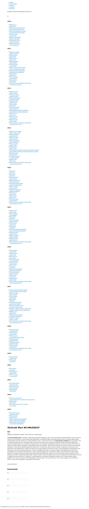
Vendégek (12, 7)
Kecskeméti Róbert (14, 99)
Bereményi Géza (13, 388)
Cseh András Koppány (15, 304)
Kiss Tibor (11, 172)
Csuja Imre (12, 267)
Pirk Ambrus (12, 194)
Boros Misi (12, 218)
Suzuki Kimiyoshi (13, 273)
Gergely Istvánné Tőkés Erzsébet (17, 291)
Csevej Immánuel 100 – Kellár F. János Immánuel (22, 399)
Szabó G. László (13, 319)
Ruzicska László (13, 139)
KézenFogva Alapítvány (15, 270)
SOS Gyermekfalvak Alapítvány (17, 230)
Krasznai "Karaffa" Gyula (15, 307)
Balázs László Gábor (14, 38)
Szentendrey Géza (14, 42)
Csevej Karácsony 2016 (15, 283)
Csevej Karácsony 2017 (15, 322)
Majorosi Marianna (14, 182)
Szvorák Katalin (13, 136)
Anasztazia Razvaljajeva (15, 316)
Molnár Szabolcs (13, 237)
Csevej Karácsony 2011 (15, 84)
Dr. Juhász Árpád (13, 261)
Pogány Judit (12, 255)
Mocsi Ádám (12, 105)
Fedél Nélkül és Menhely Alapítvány (18, 112)
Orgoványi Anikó (13, 96)
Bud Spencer (12, 258)
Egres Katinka (13, 215)
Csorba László (13, 346)
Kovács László (13, 145)
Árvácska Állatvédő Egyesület (17, 32)
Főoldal (11, 2)
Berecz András (13, 188)
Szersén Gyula (13, 118)
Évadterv (11, 5)
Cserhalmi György (14, 414)
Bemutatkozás (13, 3)
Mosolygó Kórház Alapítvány (16, 72)
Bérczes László (13, 294)
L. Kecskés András (14, 157)
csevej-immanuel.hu (15, 506)
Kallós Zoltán (12, 279)
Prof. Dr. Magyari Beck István (16, 69)
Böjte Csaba (12, 197)
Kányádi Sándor (13, 340)
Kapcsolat (12, 8)
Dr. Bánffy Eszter (13, 384)
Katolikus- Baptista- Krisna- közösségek (19, 310)
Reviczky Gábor (13, 200)
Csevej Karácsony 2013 (15, 164)
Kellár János (12, 26)
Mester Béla (12, 402)
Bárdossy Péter (13, 240)
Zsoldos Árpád (13, 102)
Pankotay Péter (13, 154)
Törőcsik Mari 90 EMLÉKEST (16, 423)
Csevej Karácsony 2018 (15, 349)
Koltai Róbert (12, 391)
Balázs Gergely (13, 93)
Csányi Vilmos (13, 334)
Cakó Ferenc (12, 224)
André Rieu (12, 227)
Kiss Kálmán (12, 81)
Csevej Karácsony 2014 (15, 203)
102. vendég (12, 405)
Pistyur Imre (12, 115)
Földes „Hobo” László (14, 133)
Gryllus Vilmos (13, 264)
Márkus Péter (12, 148)
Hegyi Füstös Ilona (14, 45)
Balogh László (13, 121)
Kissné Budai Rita (13, 142)
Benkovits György (13, 343)
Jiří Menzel (12, 300)
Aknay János (12, 59)
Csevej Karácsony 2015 (15, 243)
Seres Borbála (13, 78)
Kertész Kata (12, 56)
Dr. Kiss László (13, 376)
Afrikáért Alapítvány (14, 191)
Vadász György (13, 234)
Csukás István (13, 358)
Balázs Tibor (12, 161)
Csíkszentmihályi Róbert (15, 185)
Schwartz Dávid (13, 331)
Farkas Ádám (12, 297)
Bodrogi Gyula (13, 417)
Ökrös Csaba (12, 212)
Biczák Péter (12, 75)
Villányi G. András (14, 53)
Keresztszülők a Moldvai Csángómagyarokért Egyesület (23, 151)
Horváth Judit (12, 35)
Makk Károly (12, 313)
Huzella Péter (12, 373)
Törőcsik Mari (12, 251)
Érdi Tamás (12, 370)
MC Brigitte (12, 361)
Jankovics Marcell (13, 108)
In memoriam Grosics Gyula (16, 337)
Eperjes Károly (13, 178)
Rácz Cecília (12, 276)
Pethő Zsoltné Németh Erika (16, 29)
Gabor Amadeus (13, 221)
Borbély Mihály (13, 63)
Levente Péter (13, 66)
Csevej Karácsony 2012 (15, 124)
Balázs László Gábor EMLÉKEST (17, 420)
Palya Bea (12, 175)
